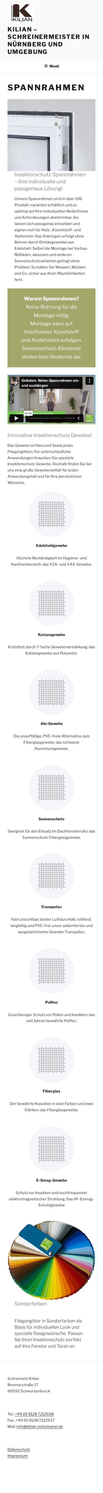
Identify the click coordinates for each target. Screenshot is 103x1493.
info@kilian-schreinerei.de (39, 1426)
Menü (54, 66)
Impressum (18, 1456)
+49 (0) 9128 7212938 (34, 1414)
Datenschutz (19, 1449)
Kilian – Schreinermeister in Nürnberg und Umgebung (49, 40)
